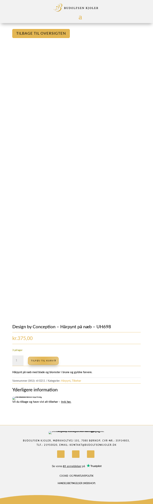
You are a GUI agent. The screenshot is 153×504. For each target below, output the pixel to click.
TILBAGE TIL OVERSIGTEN (41, 33)
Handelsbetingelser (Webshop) (76, 483)
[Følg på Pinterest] (90, 454)
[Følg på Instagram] (75, 454)
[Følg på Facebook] (61, 454)
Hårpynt (66, 381)
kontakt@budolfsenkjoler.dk (93, 445)
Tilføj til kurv (42, 361)
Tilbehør (76, 381)
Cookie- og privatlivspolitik (76, 476)
